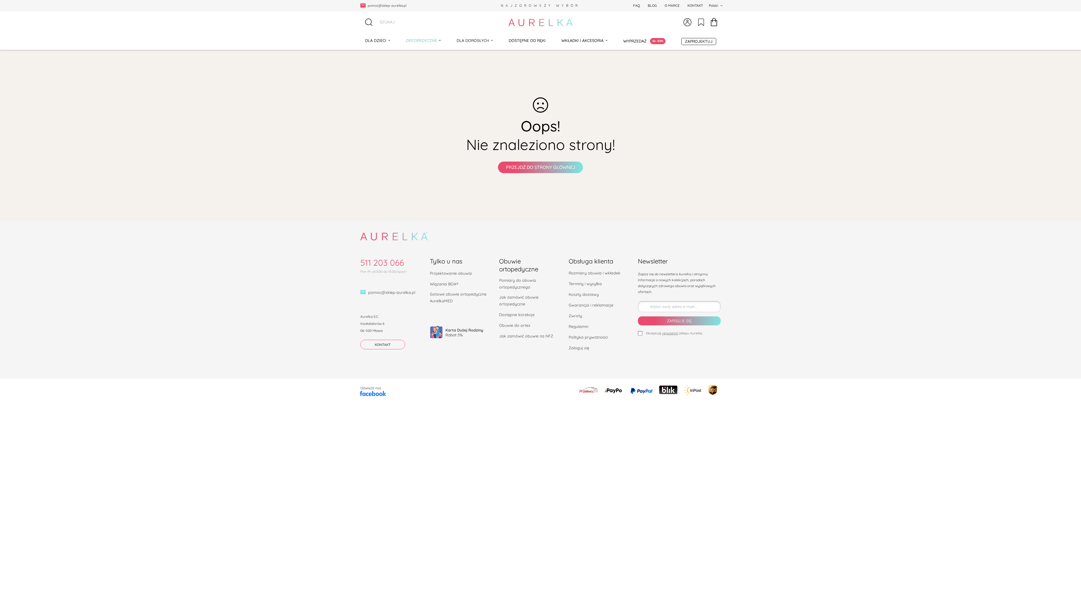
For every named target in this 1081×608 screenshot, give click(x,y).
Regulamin (578, 326)
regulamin (670, 333)
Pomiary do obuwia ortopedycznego (517, 284)
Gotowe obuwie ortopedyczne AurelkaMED (458, 297)
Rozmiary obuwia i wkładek (594, 273)
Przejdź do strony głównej (540, 167)
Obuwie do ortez (514, 325)
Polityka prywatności (588, 337)
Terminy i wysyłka (585, 283)
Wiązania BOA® (444, 284)
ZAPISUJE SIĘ (679, 320)
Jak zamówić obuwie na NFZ (526, 336)
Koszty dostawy (584, 294)
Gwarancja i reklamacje (591, 305)
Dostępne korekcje (517, 314)
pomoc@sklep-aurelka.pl (391, 292)
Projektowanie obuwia (451, 273)
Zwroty (575, 315)
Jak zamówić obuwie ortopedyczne (519, 301)
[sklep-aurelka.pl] (540, 22)
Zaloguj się (579, 347)
